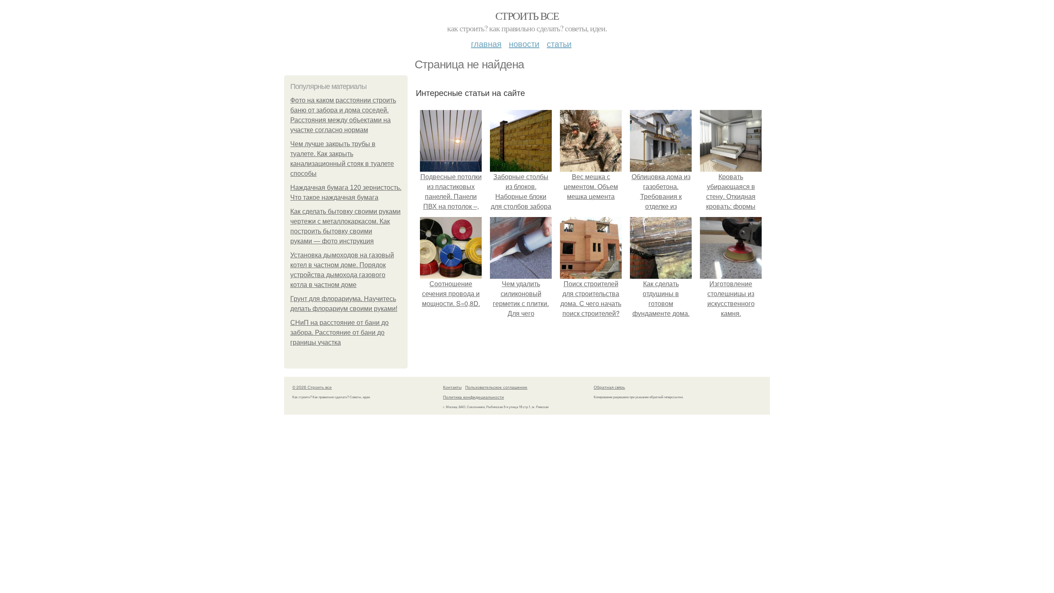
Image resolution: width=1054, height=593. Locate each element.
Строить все (527, 16)
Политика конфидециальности (473, 397)
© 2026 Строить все (312, 387)
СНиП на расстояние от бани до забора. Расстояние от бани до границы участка (339, 332)
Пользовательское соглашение (496, 387)
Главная (486, 43)
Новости (524, 43)
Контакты (452, 387)
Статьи (559, 43)
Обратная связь (609, 387)
